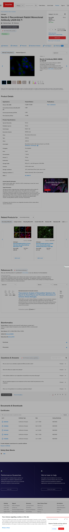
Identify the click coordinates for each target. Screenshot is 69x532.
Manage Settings (6, 527)
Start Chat (61, 528)
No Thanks (54, 528)
